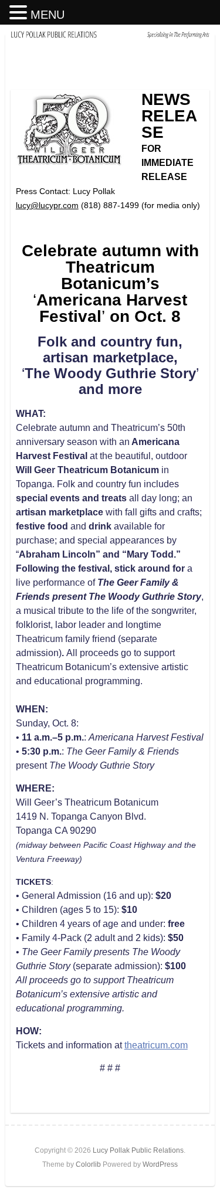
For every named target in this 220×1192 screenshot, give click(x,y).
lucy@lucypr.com (47, 205)
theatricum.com (156, 1045)
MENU (48, 14)
